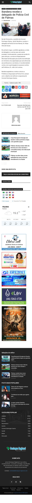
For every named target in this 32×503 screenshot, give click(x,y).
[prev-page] (3, 164)
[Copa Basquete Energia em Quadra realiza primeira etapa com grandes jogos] (6, 140)
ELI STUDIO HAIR (6, 105)
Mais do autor (21, 133)
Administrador (7, 20)
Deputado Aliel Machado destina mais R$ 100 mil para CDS (23, 106)
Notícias (13, 489)
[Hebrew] (4, 195)
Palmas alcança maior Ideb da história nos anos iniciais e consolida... (19, 366)
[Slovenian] (7, 197)
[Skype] (20, 482)
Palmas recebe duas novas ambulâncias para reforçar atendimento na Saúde (19, 157)
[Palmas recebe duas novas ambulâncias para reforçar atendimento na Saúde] (6, 157)
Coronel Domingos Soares (12, 8)
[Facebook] (11, 482)
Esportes (19, 489)
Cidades (26, 488)
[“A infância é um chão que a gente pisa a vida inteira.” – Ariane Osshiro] (6, 397)
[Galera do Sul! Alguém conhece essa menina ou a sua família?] (6, 389)
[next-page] (5, 164)
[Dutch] (7, 192)
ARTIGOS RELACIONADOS (9, 133)
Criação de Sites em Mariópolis (21, 492)
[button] (29, 2)
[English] (10, 192)
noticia (19, 8)
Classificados (13, 488)
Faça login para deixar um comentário (16, 174)
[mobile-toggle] (2, 2)
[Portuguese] (10, 195)
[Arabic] (4, 192)
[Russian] (13, 195)
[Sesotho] (4, 197)
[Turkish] (13, 197)
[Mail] (16, 482)
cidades (7, 6)
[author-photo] (16, 123)
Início (3, 6)
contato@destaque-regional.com (18, 471)
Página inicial (5, 488)
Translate (24, 201)
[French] (13, 192)
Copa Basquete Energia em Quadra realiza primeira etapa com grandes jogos (20, 139)
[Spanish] (10, 197)
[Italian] (7, 195)
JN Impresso (20, 488)
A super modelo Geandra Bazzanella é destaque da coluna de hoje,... (20, 404)
